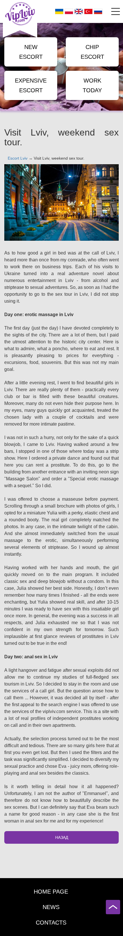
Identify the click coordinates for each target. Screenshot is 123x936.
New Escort (31, 52)
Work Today (92, 85)
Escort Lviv (17, 158)
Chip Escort (92, 52)
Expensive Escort (31, 85)
